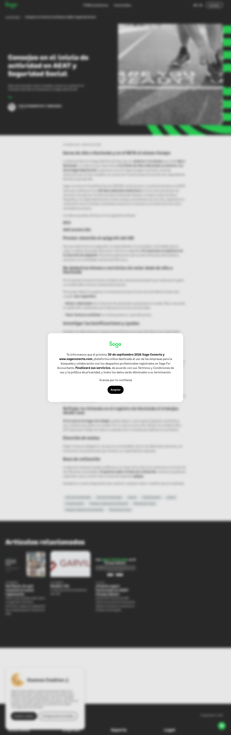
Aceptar (116, 389)
